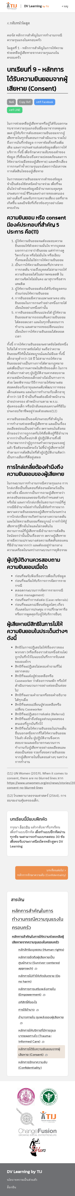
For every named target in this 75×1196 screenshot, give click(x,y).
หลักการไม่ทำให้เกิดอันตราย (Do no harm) (39, 978)
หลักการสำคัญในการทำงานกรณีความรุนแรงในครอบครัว (37, 919)
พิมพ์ (11, 102)
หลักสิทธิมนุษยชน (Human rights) (41, 949)
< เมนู (65, 6)
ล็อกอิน (25, 827)
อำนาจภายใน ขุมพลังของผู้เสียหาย (41, 1017)
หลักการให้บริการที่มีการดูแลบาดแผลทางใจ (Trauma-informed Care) (37, 1036)
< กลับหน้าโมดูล (18, 23)
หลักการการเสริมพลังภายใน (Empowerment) (37, 992)
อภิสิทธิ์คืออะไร (27, 1002)
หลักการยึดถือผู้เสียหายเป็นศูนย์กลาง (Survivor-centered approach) (39, 963)
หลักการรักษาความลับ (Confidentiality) (32, 1065)
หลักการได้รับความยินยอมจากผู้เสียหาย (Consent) (39, 1052)
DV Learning (33, 6)
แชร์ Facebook (44, 102)
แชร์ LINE (14, 110)
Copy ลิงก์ (25, 102)
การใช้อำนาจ (26, 1009)
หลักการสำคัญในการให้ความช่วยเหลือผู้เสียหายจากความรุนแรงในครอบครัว (38, 939)
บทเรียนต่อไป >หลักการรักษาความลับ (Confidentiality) (41, 873)
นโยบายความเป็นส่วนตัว (22, 1180)
